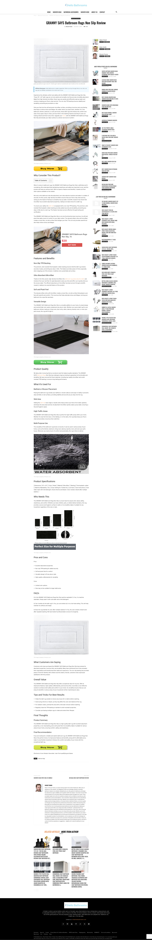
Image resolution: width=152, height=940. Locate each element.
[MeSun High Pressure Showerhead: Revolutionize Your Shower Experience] (95, 186)
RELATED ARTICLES (51, 831)
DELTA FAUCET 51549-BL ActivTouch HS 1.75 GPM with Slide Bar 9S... (109, 211)
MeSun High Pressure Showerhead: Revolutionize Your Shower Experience (109, 186)
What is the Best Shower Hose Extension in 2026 (110, 146)
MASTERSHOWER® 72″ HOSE (109, 240)
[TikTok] (80, 924)
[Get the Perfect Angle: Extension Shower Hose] (97, 129)
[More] (88, 33)
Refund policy (90, 932)
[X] (77, 33)
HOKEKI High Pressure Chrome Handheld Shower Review (110, 90)
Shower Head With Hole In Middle (43, 778)
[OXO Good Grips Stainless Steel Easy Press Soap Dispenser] (61, 842)
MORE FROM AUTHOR (69, 831)
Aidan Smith (102, 47)
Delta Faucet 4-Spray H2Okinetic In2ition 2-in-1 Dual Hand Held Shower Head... (110, 291)
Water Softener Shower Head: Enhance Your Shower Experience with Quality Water (110, 72)
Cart (41, 934)
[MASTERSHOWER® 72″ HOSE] (97, 241)
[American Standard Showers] (95, 122)
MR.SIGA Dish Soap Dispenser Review (79, 778)
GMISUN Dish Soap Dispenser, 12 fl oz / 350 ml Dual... (109, 248)
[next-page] (37, 890)
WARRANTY (96, 932)
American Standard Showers (109, 120)
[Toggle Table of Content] (49, 180)
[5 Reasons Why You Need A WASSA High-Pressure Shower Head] (95, 137)
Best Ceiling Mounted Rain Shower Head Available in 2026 (110, 98)
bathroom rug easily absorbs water (74, 279)
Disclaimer (36, 932)
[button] (116, 12)
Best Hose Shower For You (109, 161)
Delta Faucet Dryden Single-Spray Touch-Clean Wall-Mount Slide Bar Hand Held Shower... (109, 231)
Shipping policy (82, 932)
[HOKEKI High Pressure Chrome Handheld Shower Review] (95, 91)
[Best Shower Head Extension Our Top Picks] (95, 171)
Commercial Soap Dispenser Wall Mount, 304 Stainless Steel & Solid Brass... (109, 328)
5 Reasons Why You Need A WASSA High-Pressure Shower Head (110, 137)
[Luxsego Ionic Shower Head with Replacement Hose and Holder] (95, 82)
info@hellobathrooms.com (79, 919)
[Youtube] (88, 924)
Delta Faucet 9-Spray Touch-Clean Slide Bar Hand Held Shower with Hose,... (109, 300)
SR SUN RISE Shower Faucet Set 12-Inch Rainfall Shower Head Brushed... (110, 203)
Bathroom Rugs (41, 375)
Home (49, 12)
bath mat (51, 206)
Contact (102, 12)
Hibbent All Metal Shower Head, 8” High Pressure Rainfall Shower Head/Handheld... (109, 309)
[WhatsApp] (84, 33)
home (64, 115)
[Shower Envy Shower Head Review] (95, 179)
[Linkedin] (71, 924)
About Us (94, 12)
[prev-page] (35, 890)
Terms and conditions (105, 932)
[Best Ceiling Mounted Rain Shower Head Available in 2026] (97, 98)
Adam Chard (103, 40)
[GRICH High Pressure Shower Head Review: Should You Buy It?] (95, 155)
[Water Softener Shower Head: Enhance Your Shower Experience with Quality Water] (95, 73)
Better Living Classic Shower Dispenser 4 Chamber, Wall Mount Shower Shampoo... (109, 282)
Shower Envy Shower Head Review (109, 177)
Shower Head (57, 12)
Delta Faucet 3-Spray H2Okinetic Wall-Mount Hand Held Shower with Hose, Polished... (109, 221)
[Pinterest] (80, 33)
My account (114, 932)
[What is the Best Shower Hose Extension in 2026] (97, 146)
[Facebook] (73, 33)
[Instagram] (67, 924)
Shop (50, 934)
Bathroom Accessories (71, 12)
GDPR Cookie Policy (73, 932)
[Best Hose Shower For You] (95, 163)
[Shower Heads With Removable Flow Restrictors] (96, 107)
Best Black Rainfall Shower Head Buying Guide (109, 113)
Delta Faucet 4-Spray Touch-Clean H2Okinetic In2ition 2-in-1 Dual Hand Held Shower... (110, 256)
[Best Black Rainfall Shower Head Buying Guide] (95, 114)
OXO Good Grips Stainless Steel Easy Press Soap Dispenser (60, 851)
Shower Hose (85, 12)
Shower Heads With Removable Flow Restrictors (110, 106)
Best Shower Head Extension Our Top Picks (109, 170)
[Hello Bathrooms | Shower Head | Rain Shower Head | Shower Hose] (76, 5)
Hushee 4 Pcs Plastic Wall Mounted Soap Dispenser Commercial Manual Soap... (109, 319)
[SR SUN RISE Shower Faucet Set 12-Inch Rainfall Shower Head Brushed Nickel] (97, 203)
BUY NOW (72, 245)
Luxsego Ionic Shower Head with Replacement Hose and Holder (109, 81)
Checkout (46, 934)
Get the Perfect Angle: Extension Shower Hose (108, 129)
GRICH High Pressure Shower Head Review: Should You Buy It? (109, 154)
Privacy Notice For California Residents (58, 932)
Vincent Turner (69, 26)
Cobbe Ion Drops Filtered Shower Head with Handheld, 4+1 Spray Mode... (109, 265)
